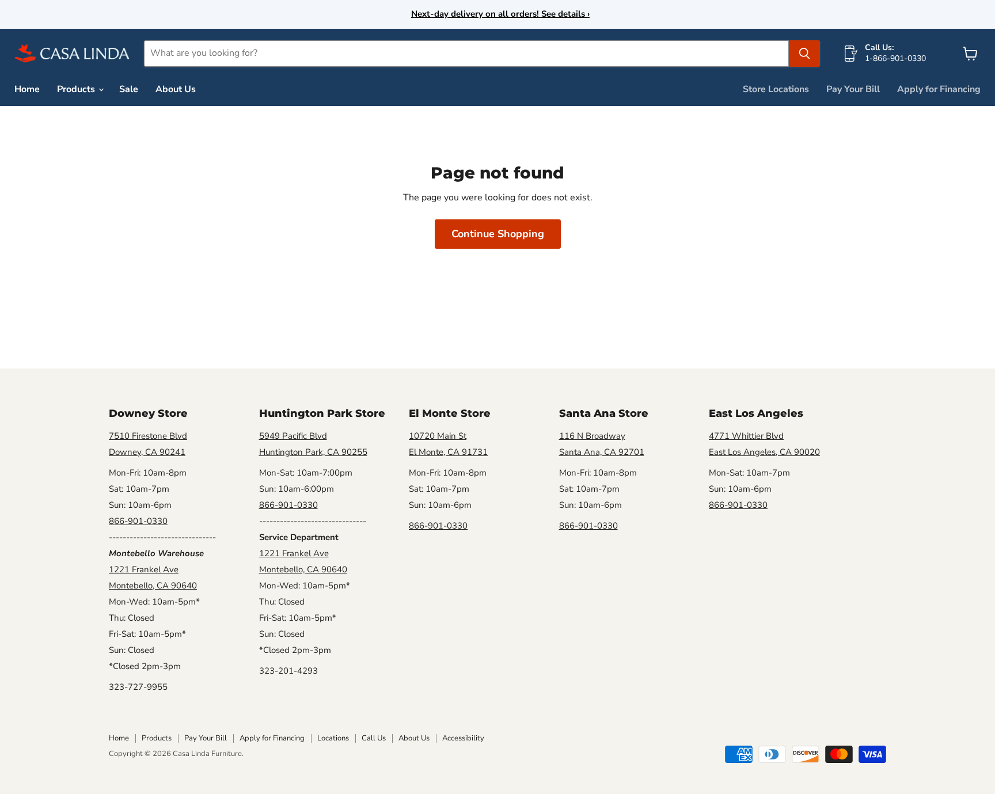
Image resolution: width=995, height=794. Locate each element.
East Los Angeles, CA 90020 (764, 452)
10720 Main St (437, 436)
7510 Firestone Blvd (148, 436)
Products (77, 89)
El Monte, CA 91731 (448, 452)
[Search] (804, 53)
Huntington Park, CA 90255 (313, 452)
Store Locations (776, 89)
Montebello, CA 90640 (153, 585)
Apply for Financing (939, 89)
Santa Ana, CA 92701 (601, 452)
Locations (333, 738)
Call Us (374, 738)
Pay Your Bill (853, 89)
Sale (128, 89)
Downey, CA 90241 (147, 452)
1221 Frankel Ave (144, 569)
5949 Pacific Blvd (293, 436)
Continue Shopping (497, 234)
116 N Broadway (592, 436)
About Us (175, 89)
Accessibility (463, 738)
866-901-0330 (138, 521)
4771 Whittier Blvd (746, 436)
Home (27, 89)
